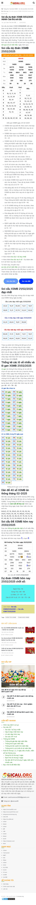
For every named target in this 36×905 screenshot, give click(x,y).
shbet (4, 821)
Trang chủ (6, 9)
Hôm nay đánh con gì (11, 725)
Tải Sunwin (6, 853)
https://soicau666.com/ (10, 809)
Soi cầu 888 (26, 281)
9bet (4, 843)
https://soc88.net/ (8, 819)
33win (5, 850)
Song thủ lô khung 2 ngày (14, 755)
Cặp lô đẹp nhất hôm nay (14, 732)
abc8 (4, 838)
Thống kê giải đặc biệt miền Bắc (16, 741)
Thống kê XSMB (9, 739)
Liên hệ (5, 889)
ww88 (5, 874)
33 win (5, 872)
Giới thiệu (6, 884)
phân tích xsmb (11, 617)
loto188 (5, 877)
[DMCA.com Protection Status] (8, 899)
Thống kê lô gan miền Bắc (14, 743)
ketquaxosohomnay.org (10, 814)
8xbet (4, 824)
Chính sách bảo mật (9, 886)
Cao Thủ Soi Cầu (11, 22)
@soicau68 (14, 801)
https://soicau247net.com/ (10, 812)
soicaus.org (20, 896)
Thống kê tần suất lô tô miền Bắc (16, 746)
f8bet (4, 860)
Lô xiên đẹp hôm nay (12, 734)
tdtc (4, 857)
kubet (4, 833)
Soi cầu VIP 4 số (11, 737)
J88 (4, 831)
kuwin (5, 870)
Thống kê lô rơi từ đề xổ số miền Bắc (18, 748)
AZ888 (2, 904)
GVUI (4, 865)
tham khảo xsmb (23, 617)
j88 (4, 829)
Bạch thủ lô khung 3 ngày (14, 758)
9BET (4, 855)
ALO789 (5, 867)
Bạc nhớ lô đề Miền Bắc (11, 765)
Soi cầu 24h (11, 281)
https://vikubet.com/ (9, 841)
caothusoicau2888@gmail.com (18, 797)
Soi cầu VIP (7, 727)
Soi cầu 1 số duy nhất (12, 729)
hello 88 (5, 816)
